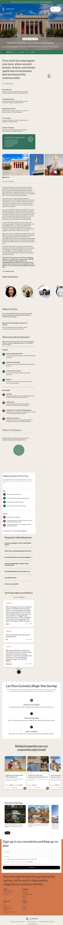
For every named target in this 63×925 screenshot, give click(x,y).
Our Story (24, 890)
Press (23, 898)
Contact (5, 910)
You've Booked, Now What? (9, 912)
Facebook (24, 903)
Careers (24, 896)
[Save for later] (24, 758)
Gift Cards (5, 894)
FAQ (4, 904)
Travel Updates (7, 906)
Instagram (24, 906)
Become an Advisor (7, 908)
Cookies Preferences (32, 924)
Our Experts (25, 892)
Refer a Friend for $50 (8, 890)
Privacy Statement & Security (18, 921)
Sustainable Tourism (27, 894)
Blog (4, 903)
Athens (35, 39)
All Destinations (26, 39)
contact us (24, 531)
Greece (31, 39)
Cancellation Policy (32, 921)
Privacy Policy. (30, 861)
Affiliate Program (7, 892)
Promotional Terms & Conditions (46, 921)
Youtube (24, 910)
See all (7, 833)
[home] (9, 10)
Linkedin (24, 908)
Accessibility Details (9, 271)
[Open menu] (58, 9)
